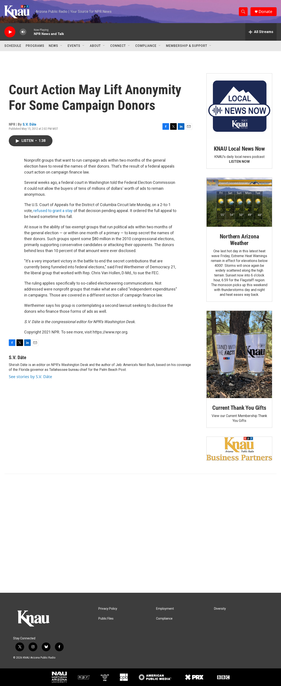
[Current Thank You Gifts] (239, 354)
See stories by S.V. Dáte (30, 376)
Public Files (105, 618)
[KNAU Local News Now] (239, 106)
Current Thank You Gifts (239, 407)
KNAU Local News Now (239, 148)
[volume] (23, 32)
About (95, 46)
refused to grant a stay (53, 210)
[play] (9, 32)
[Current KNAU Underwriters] (239, 448)
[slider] (30, 31)
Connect (118, 46)
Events (74, 46)
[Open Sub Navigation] (61, 46)
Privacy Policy (107, 608)
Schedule (12, 46)
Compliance (146, 46)
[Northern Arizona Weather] (239, 202)
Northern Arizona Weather (239, 239)
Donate (265, 11)
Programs (35, 46)
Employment (165, 608)
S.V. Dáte (29, 124)
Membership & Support (186, 46)
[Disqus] (140, 533)
